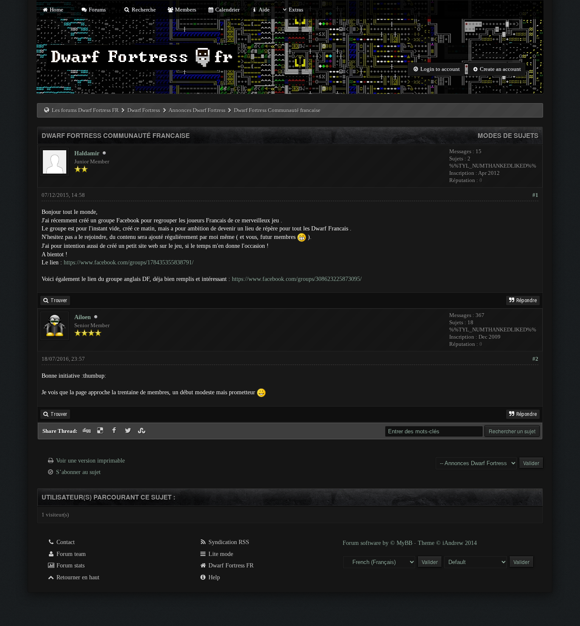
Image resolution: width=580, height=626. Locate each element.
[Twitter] (129, 431)
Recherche (142, 9)
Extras (296, 9)
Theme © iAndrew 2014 (447, 543)
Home (55, 9)
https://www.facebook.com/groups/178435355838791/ (129, 262)
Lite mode (220, 554)
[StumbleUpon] (143, 431)
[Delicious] (101, 431)
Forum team (70, 554)
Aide (263, 9)
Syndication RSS (228, 542)
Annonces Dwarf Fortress (197, 110)
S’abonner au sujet (78, 472)
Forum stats (69, 565)
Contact (65, 542)
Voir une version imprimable (90, 461)
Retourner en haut (77, 577)
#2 (535, 359)
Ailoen (82, 317)
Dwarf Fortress (143, 110)
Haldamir (86, 153)
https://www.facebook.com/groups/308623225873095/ (297, 279)
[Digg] (87, 431)
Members (185, 9)
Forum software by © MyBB (378, 543)
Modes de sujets (508, 135)
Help (213, 577)
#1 (535, 195)
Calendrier (226, 9)
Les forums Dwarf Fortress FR (85, 110)
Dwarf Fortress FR (230, 565)
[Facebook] (115, 431)
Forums (96, 9)
